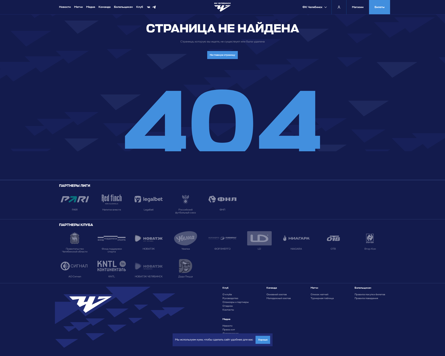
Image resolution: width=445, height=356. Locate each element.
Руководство (230, 298)
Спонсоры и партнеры (235, 302)
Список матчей (319, 294)
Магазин (357, 7)
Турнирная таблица (322, 298)
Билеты (380, 7)
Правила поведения (366, 298)
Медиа (90, 7)
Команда (105, 7)
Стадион (227, 306)
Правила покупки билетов (370, 294)
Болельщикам (123, 7)
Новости (65, 7)
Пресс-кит (228, 329)
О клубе (227, 294)
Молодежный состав (278, 298)
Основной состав (276, 294)
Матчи (78, 7)
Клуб (139, 7)
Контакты (228, 310)
